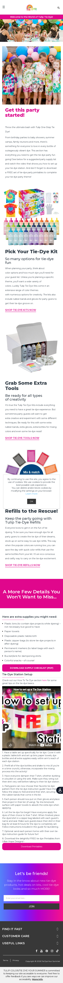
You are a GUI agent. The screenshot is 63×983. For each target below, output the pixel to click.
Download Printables (31, 846)
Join (31, 906)
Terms (5, 960)
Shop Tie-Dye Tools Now (22, 438)
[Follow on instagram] (52, 951)
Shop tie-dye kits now (20, 310)
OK (31, 501)
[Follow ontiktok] (57, 951)
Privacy (16, 960)
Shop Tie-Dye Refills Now (22, 565)
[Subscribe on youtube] (41, 951)
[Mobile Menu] (3, 7)
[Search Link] (58, 7)
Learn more (31, 493)
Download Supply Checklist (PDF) (31, 668)
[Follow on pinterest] (47, 951)
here (44, 680)
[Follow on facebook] (36, 951)
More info (37, 979)
